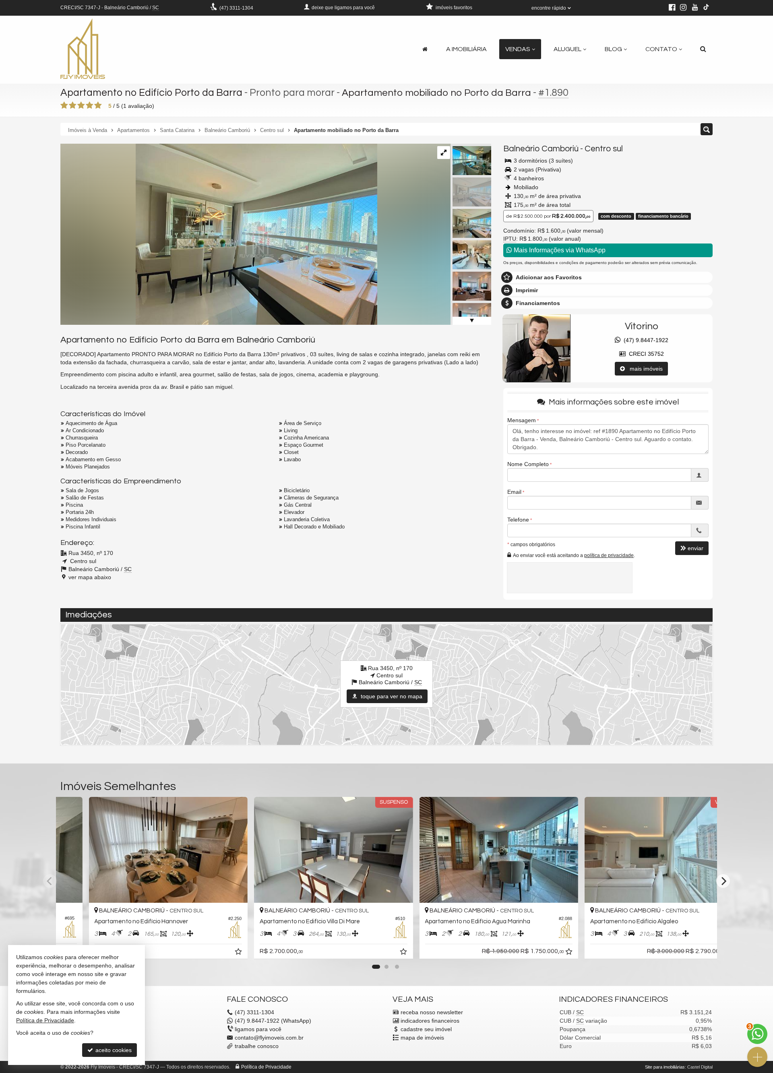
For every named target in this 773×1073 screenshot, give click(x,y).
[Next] (723, 881)
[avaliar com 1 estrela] (64, 105)
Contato (661, 49)
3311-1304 (236, 8)
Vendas (517, 49)
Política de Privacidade (266, 1067)
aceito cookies (113, 1050)
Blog (613, 49)
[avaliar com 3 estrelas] (81, 105)
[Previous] (50, 881)
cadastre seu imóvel (426, 1029)
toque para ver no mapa (390, 696)
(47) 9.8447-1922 (644, 340)
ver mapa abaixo (89, 577)
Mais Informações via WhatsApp (559, 250)
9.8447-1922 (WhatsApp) (273, 1020)
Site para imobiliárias (665, 1067)
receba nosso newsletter (432, 1012)
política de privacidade (609, 555)
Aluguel (567, 49)
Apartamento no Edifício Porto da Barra (151, 92)
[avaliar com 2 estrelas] (72, 105)
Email (514, 492)
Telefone (518, 519)
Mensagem (521, 420)
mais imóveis (644, 368)
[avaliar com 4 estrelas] (89, 105)
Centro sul (604, 148)
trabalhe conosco (257, 1046)
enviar (695, 548)
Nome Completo (528, 464)
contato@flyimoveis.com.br (269, 1037)
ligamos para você (258, 1029)
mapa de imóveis (422, 1037)
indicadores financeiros (430, 1020)
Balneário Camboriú (541, 148)
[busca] (703, 49)
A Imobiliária (466, 49)
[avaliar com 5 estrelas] (98, 105)
